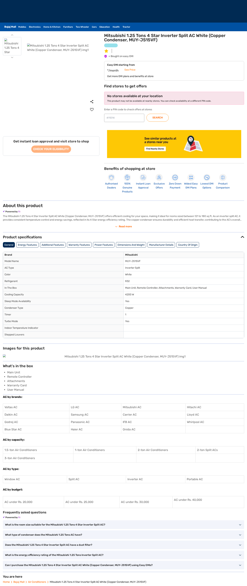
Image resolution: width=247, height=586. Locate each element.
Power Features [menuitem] (104, 244)
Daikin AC (11, 414)
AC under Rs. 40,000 (188, 500)
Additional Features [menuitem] (53, 244)
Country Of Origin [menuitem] (187, 244)
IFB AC (127, 422)
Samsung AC (79, 414)
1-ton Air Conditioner (89, 450)
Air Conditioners (37, 581)
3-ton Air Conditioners (20, 458)
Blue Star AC (13, 429)
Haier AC (77, 429)
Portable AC (195, 479)
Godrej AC (11, 422)
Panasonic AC (80, 422)
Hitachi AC (194, 407)
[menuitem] (92, 109)
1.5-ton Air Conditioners (21, 450)
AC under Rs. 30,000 (135, 502)
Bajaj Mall (18, 581)
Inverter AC (135, 479)
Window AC (12, 479)
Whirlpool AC (195, 422)
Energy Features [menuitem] (27, 244)
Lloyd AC (193, 414)
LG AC (75, 407)
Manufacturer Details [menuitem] (161, 244)
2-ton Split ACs (207, 450)
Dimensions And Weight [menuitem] (131, 244)
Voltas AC (11, 407)
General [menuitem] (8, 244)
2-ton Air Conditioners (153, 450)
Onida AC (129, 429)
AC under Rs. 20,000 (18, 502)
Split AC (74, 479)
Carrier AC (130, 414)
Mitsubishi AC (132, 407)
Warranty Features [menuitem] (79, 244)
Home (6, 581)
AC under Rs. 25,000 (79, 502)
